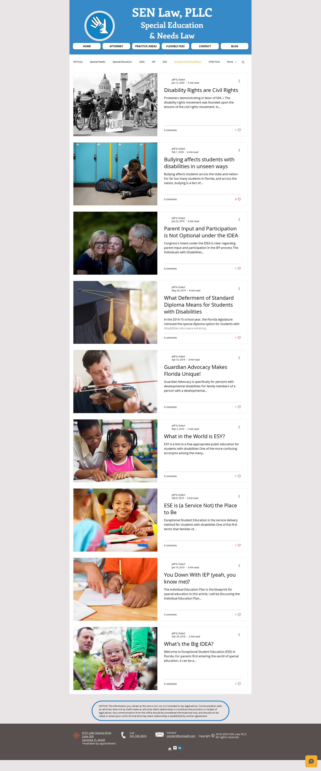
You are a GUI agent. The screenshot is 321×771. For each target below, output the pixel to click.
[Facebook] (170, 749)
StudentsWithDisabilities (187, 61)
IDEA (142, 61)
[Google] (175, 747)
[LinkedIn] (179, 747)
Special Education (122, 61)
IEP (153, 61)
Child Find (214, 61)
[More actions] (240, 81)
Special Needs (97, 61)
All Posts (77, 61)
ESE (165, 61)
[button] (243, 62)
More (230, 61)
